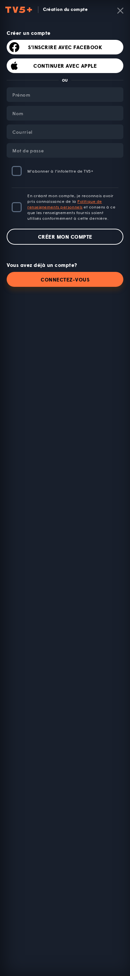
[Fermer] (120, 11)
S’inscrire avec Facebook (65, 47)
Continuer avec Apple (65, 66)
